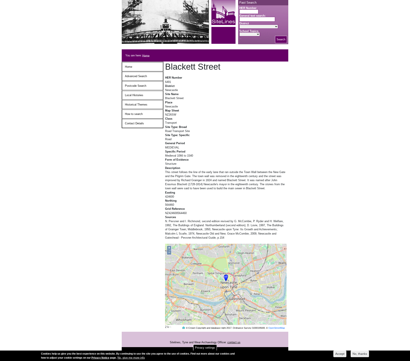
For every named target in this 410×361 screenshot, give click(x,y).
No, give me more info (131, 357)
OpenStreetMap (276, 328)
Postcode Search (135, 85)
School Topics (248, 31)
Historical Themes (136, 104)
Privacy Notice (100, 357)
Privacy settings (205, 347)
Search (281, 39)
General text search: (252, 15)
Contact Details (134, 123)
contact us (233, 342)
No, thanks (360, 353)
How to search (134, 114)
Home (145, 55)
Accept (339, 353)
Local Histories (134, 95)
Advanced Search (136, 76)
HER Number (247, 8)
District (244, 23)
